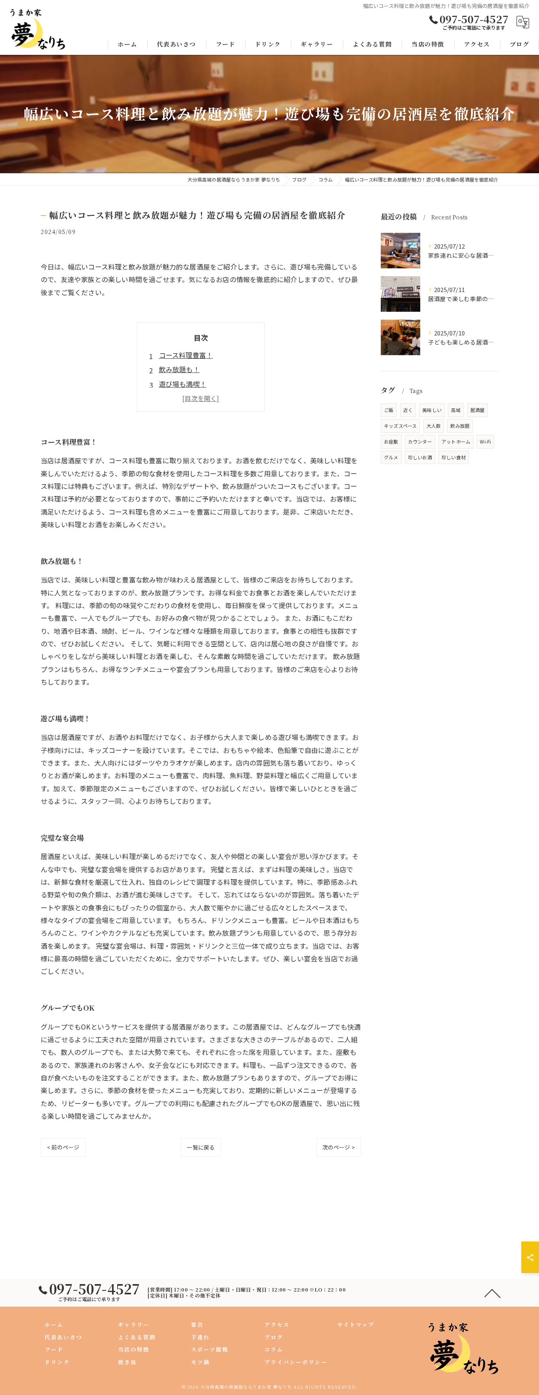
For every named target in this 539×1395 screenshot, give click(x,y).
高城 (455, 409)
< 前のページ (63, 1147)
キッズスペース (400, 425)
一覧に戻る (201, 1147)
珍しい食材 (454, 457)
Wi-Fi (485, 441)
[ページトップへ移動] (492, 1293)
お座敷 (391, 441)
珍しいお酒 (420, 457)
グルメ (391, 457)
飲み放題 (460, 425)
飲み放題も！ (179, 369)
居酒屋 (477, 409)
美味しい (432, 409)
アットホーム (456, 441)
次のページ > (338, 1147)
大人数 (434, 425)
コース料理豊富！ (186, 355)
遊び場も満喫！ (182, 384)
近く (408, 409)
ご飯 (388, 409)
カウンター (420, 441)
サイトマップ (355, 1324)
